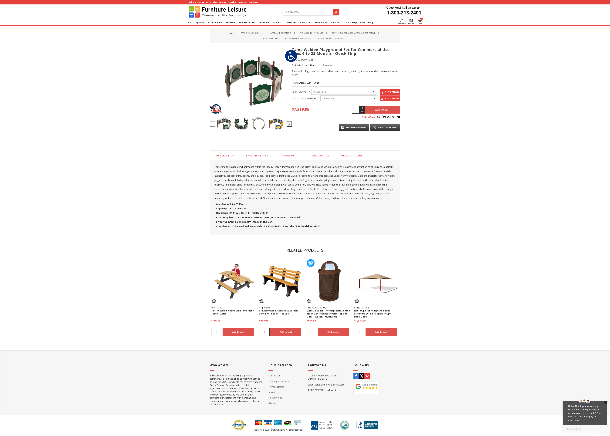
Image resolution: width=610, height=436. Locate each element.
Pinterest (367, 376)
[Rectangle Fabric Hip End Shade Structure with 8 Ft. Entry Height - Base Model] (376, 281)
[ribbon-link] (213, 301)
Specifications (257, 155)
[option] (224, 124)
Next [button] (289, 124)
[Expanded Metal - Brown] (329, 281)
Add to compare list (387, 127)
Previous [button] (212, 124)
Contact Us (320, 155)
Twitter (361, 376)
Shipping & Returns (278, 381)
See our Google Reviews (366, 388)
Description (225, 155)
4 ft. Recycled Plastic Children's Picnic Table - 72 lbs (232, 312)
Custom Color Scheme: (304, 98)
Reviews (289, 155)
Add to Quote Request (356, 127)
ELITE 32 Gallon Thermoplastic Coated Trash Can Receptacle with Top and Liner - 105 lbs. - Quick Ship (328, 313)
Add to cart (383, 109)
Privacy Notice (276, 386)
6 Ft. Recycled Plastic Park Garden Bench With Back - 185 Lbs (278, 312)
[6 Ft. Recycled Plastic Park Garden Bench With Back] (281, 281)
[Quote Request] (411, 21)
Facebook (356, 376)
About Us (273, 392)
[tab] (225, 155)
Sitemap (272, 403)
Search (336, 12)
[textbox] (308, 12)
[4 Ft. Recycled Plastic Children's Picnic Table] (233, 281)
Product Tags (352, 155)
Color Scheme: (299, 91)
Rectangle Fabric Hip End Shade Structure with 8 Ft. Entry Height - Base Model (373, 313)
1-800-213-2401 (404, 12)
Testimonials (275, 397)
